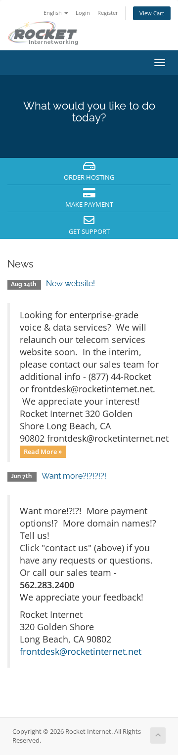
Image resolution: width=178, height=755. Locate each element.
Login (83, 12)
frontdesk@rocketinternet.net (80, 651)
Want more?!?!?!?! (74, 476)
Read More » (43, 451)
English (53, 12)
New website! (70, 283)
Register (107, 12)
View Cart (151, 13)
